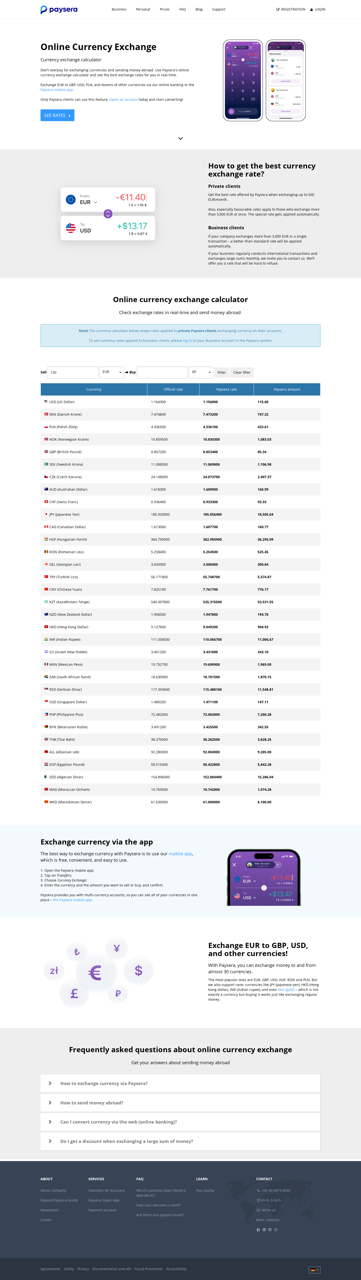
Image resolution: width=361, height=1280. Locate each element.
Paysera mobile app (57, 89)
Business (119, 9)
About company (53, 1190)
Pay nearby (205, 1190)
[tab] (180, 1084)
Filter (222, 372)
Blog (199, 9)
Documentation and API (111, 1269)
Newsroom (49, 1210)
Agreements (50, 1269)
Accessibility (176, 1269)
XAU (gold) (286, 989)
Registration (292, 9)
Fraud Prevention (149, 1269)
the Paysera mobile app (72, 899)
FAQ (182, 9)
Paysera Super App (104, 1200)
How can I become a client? (158, 1205)
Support (218, 9)
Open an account (124, 99)
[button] (180, 1084)
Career (46, 1219)
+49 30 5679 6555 (275, 1190)
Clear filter (241, 372)
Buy (132, 372)
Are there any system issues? (160, 1215)
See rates (55, 115)
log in (187, 340)
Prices (165, 9)
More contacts (267, 1219)
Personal (143, 9)
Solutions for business (106, 1190)
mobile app (180, 854)
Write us (268, 1210)
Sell (43, 372)
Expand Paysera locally (59, 1200)
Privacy (83, 1269)
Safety (69, 1269)
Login (319, 9)
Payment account (102, 1210)
